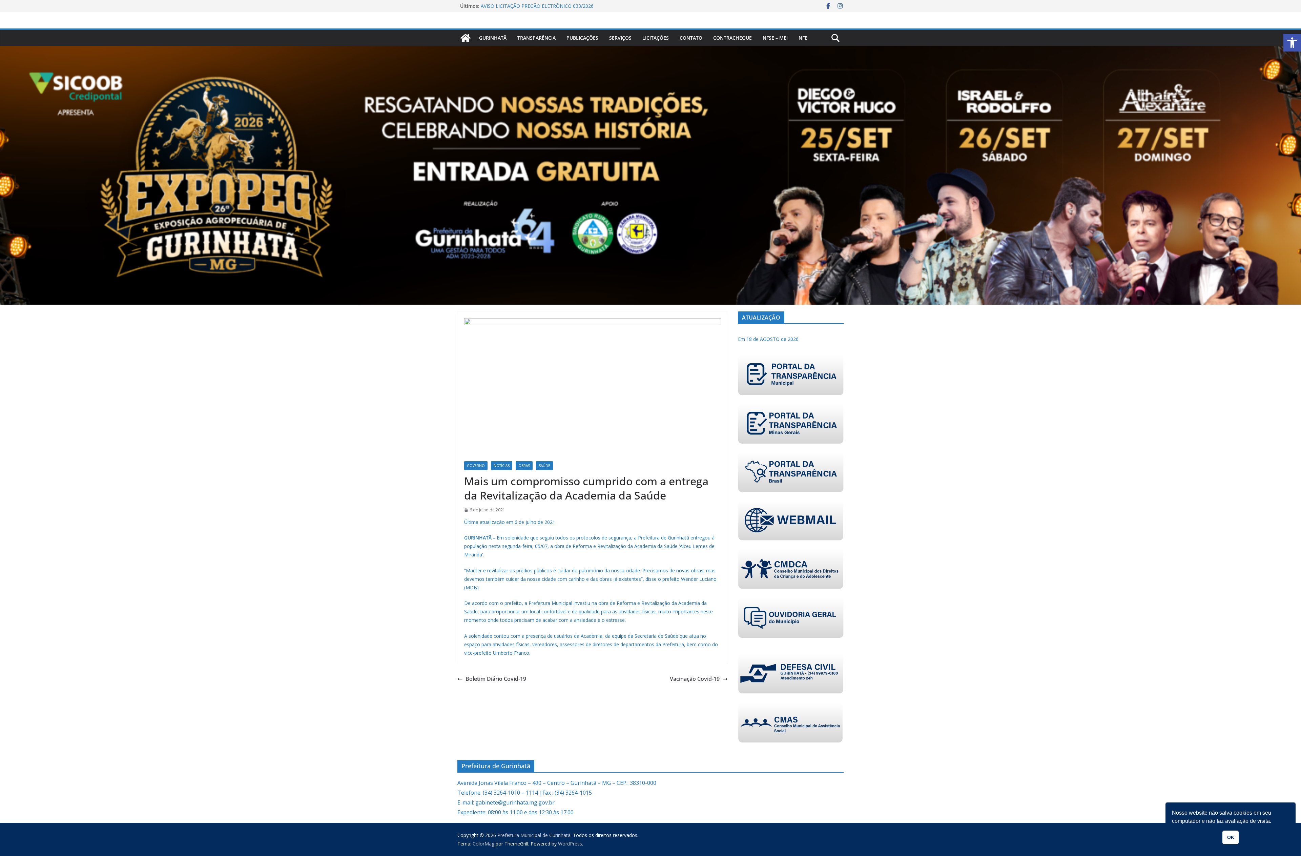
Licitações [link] (655, 38)
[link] (1292, 43)
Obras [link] (524, 465)
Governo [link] (476, 465)
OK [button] (1230, 837)
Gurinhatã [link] (493, 38)
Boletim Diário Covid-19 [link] (496, 678)
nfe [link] (803, 38)
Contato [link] (691, 38)
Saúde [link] (544, 465)
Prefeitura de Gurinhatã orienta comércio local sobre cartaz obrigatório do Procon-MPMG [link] (546, 9)
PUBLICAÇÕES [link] (582, 38)
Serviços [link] (620, 38)
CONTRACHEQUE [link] (732, 38)
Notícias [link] (502, 465)
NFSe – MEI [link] (775, 38)
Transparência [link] (536, 38)
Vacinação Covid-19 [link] (695, 678)
